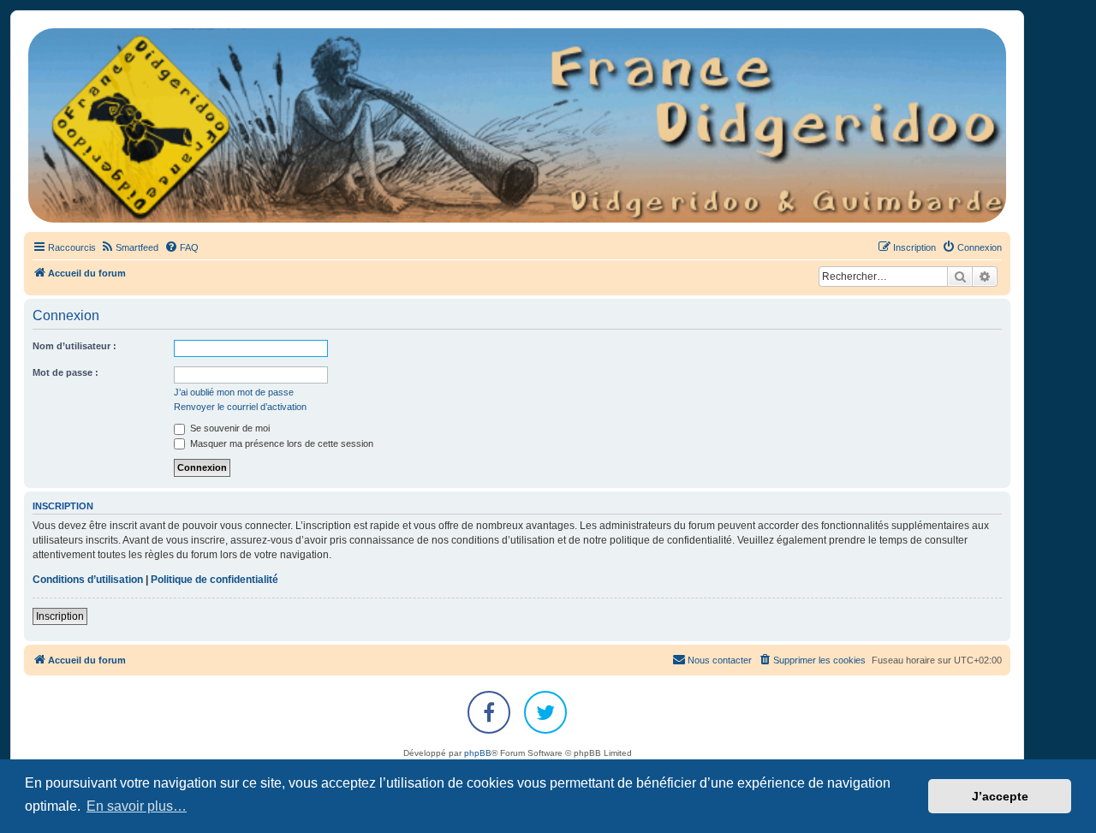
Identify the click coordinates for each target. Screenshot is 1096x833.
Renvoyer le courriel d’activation (240, 407)
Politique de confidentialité (214, 580)
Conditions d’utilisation (88, 580)
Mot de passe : (65, 372)
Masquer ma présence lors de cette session (280, 443)
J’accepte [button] (1000, 796)
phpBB (477, 753)
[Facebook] (489, 712)
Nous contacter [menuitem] (720, 660)
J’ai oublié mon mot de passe (234, 392)
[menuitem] (129, 247)
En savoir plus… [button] (136, 806)
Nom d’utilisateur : (74, 346)
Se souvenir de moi (229, 428)
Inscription (60, 616)
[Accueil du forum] (517, 125)
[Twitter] (545, 712)
